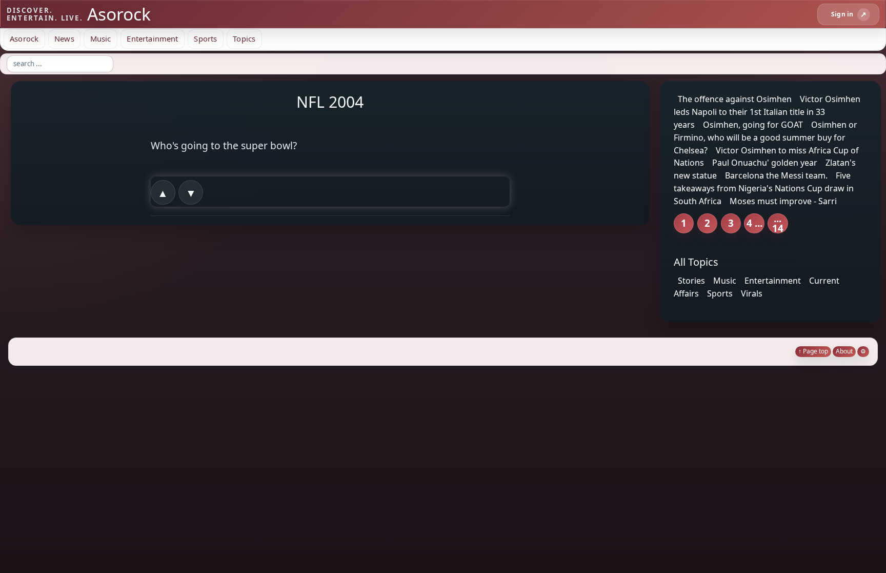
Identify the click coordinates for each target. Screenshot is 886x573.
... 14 (777, 223)
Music (100, 38)
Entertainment (152, 38)
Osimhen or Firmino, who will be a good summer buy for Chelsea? (765, 137)
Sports (205, 38)
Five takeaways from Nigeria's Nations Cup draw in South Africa (764, 188)
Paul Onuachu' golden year (764, 162)
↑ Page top (813, 351)
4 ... (754, 222)
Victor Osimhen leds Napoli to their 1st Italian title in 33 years (767, 111)
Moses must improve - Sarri (783, 201)
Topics (244, 38)
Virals (751, 293)
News (64, 38)
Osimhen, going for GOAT (753, 124)
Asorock (24, 38)
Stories (691, 280)
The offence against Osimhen (735, 99)
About (844, 351)
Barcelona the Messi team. (776, 175)
